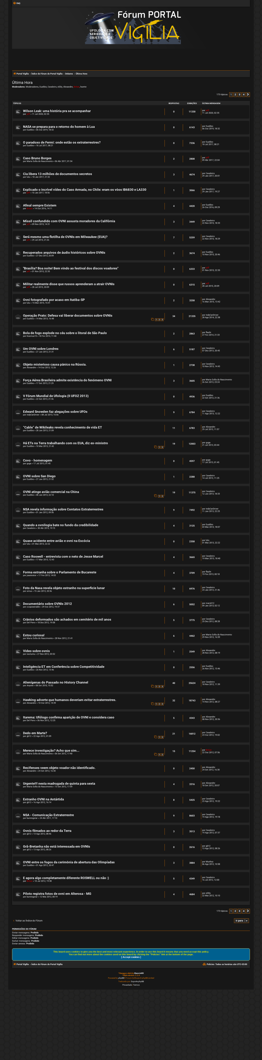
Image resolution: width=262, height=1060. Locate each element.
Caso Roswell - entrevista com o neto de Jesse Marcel (63, 556)
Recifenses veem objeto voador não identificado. (59, 768)
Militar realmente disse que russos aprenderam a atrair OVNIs (69, 284)
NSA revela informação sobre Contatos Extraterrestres (63, 509)
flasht (208, 332)
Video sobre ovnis (36, 651)
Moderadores (32, 87)
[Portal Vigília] (133, 27)
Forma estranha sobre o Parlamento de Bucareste (59, 572)
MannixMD (139, 973)
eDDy (60, 87)
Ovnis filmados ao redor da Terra (47, 831)
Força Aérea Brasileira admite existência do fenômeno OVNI (67, 380)
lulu (28, 177)
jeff (28, 114)
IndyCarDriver (212, 315)
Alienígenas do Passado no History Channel (55, 682)
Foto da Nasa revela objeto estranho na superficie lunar (64, 588)
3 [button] (239, 94)
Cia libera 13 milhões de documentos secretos (57, 174)
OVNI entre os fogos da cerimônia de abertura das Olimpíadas (69, 862)
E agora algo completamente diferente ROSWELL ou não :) (66, 878)
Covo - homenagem (37, 460)
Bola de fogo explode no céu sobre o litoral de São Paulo (65, 333)
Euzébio (43, 87)
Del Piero (31, 622)
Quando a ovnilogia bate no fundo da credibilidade (60, 525)
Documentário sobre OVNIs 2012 (47, 604)
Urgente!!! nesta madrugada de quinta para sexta (59, 783)
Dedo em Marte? (35, 733)
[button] (248, 94)
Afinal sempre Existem (39, 205)
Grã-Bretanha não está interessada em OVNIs (56, 846)
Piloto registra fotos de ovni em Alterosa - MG (57, 894)
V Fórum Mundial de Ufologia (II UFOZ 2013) (56, 396)
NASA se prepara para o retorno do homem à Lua (59, 127)
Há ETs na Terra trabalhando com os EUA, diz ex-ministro (65, 443)
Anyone (30, 685)
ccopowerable (33, 607)
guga (208, 442)
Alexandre (68, 87)
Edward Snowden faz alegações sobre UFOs (55, 412)
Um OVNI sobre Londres (40, 349)
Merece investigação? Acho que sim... (51, 750)
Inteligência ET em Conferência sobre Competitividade (63, 667)
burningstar (32, 818)
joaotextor (31, 575)
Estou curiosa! (33, 635)
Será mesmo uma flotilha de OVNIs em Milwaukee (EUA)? (65, 237)
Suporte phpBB (137, 981)
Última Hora (22, 82)
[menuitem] (16, 3)
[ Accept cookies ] (131, 957)
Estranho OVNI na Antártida (43, 799)
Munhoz (209, 861)
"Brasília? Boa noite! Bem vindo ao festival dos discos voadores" (70, 268)
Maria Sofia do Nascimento (40, 161)
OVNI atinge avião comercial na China (51, 492)
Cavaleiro (52, 87)
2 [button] (235, 94)
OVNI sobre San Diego (39, 476)
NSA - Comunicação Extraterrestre (48, 815)
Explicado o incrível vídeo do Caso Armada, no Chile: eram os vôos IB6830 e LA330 (84, 190)
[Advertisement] (131, 59)
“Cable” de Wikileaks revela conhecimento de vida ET (62, 427)
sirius (29, 591)
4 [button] (243, 94)
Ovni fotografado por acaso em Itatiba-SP (54, 300)
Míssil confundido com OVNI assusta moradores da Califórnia (69, 221)
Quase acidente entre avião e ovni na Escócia (56, 541)
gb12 (29, 736)
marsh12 (210, 603)
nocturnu (31, 654)
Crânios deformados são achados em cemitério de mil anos (67, 619)
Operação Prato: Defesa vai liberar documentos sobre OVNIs (67, 315)
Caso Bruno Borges (37, 158)
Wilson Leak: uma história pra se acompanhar (57, 111)
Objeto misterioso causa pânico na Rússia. (55, 364)
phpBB (121, 978)
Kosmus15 (32, 336)
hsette (83, 87)
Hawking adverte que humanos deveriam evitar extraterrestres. (69, 700)
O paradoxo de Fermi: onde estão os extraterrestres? (62, 142)
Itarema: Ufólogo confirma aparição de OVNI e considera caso (68, 717)
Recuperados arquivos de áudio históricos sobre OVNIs (64, 252)
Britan (76, 87)
